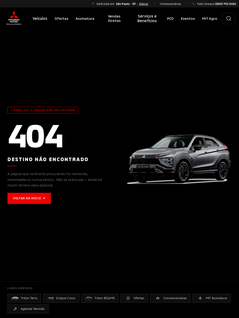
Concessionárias (170, 3)
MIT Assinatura (216, 298)
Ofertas (139, 298)
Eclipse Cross (65, 298)
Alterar (143, 3)
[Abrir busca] (228, 18)
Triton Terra (29, 298)
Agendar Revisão (33, 309)
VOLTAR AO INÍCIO (29, 198)
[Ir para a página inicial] (14, 18)
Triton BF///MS (105, 298)
